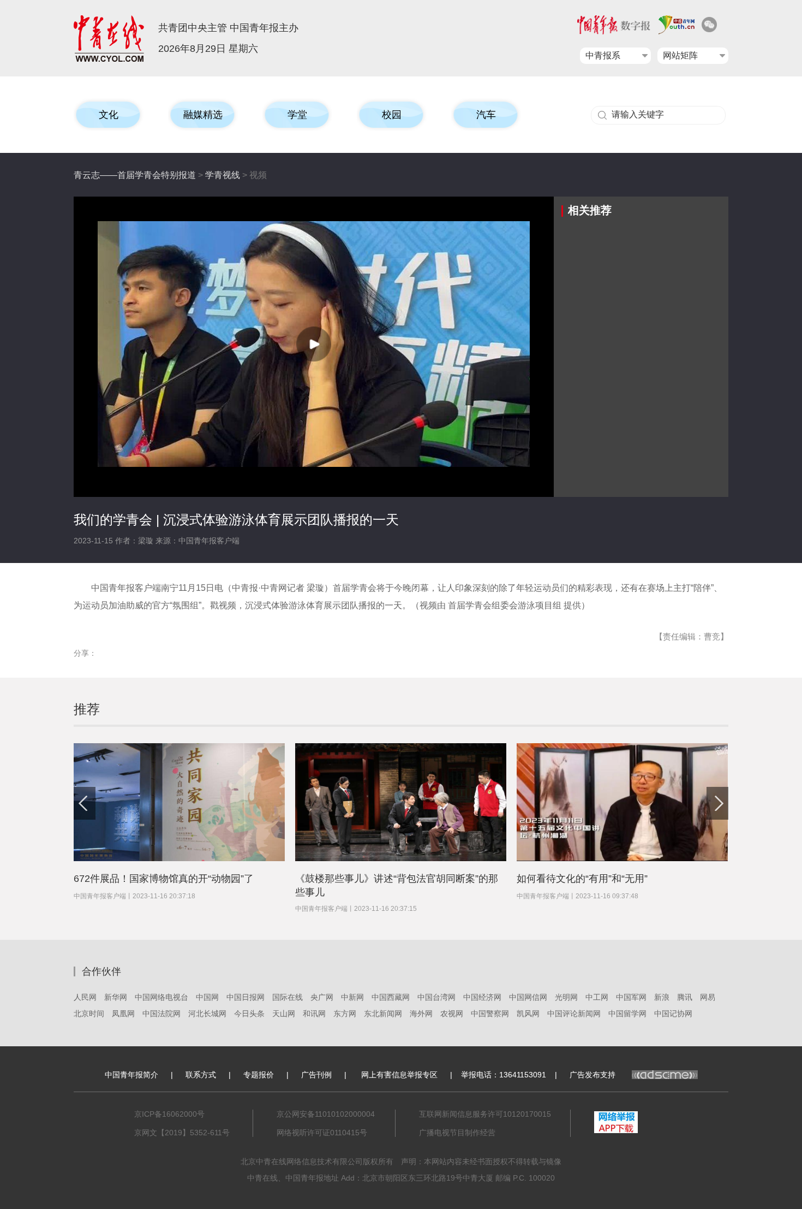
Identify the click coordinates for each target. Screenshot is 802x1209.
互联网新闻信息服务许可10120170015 (485, 1114)
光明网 (566, 997)
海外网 (421, 1013)
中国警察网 (490, 1013)
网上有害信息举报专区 (399, 1074)
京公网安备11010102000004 (326, 1114)
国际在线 (287, 997)
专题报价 (258, 1074)
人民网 (85, 997)
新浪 (661, 997)
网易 (707, 997)
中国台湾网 (436, 997)
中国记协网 (673, 1013)
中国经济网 (482, 997)
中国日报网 (245, 997)
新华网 (115, 997)
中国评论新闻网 (574, 1013)
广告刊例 (316, 1074)
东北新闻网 (383, 1013)
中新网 (352, 997)
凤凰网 (123, 1013)
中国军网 (631, 997)
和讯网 (314, 1013)
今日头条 (249, 1013)
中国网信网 (528, 997)
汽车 (486, 114)
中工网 (596, 997)
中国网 (207, 997)
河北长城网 (207, 1013)
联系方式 (200, 1074)
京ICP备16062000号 (169, 1114)
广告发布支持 (592, 1074)
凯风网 (528, 1013)
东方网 (344, 1013)
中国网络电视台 (161, 997)
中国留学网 (627, 1013)
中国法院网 (161, 1013)
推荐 (87, 709)
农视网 (451, 1013)
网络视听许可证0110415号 (322, 1132)
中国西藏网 (391, 997)
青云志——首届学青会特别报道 (135, 175)
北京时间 (89, 1013)
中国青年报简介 (131, 1074)
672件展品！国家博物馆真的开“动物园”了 (164, 878)
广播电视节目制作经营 (457, 1132)
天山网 (283, 1013)
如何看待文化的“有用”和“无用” (582, 878)
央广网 (321, 997)
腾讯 (684, 997)
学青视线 (222, 175)
